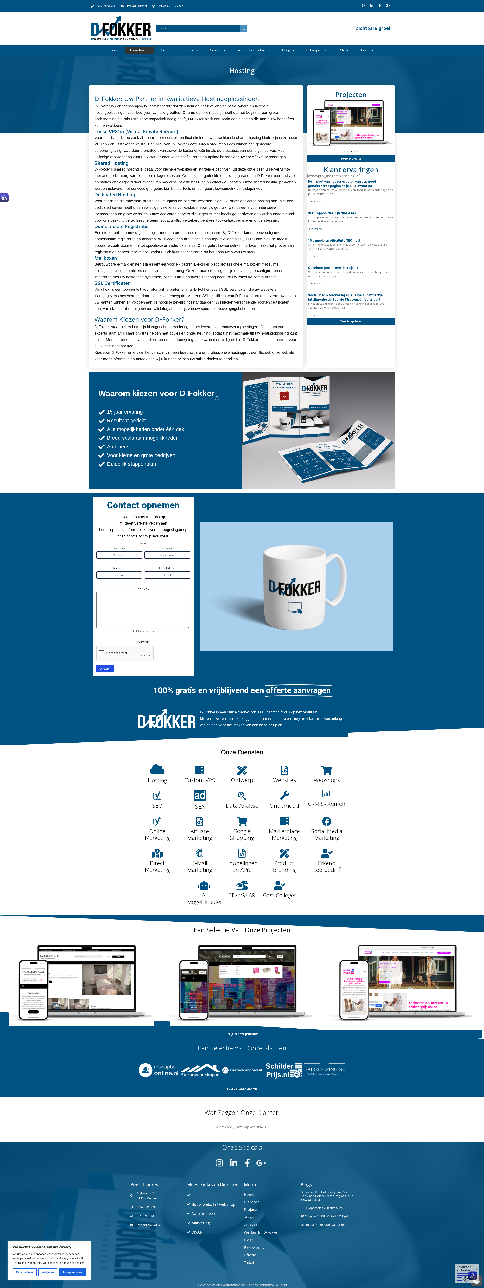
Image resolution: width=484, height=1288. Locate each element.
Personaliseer (24, 1272)
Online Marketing (157, 834)
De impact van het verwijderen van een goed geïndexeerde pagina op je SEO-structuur (327, 1196)
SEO (157, 805)
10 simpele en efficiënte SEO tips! (334, 240)
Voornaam (119, 548)
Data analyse (242, 805)
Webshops (327, 780)
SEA (199, 806)
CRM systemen (326, 803)
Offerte (344, 50)
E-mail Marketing (199, 866)
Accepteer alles (72, 1272)
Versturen (105, 668)
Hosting (157, 780)
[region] (49, 1260)
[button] (344, 151)
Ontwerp (242, 780)
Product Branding (284, 866)
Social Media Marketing (326, 834)
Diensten (137, 50)
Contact (216, 50)
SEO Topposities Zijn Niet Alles (332, 213)
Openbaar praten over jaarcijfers (333, 268)
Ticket (365, 50)
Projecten (167, 50)
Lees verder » (315, 201)
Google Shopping (242, 834)
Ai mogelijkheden (205, 898)
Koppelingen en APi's (242, 866)
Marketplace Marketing (284, 834)
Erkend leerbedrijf (326, 866)
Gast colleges (279, 895)
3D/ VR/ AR (242, 895)
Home (114, 50)
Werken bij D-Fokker (251, 50)
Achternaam (167, 548)
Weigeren (48, 1272)
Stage (189, 50)
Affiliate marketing (199, 834)
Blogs (286, 50)
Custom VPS (199, 780)
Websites (284, 780)
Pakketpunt (314, 50)
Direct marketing (157, 866)
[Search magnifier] (243, 28)
